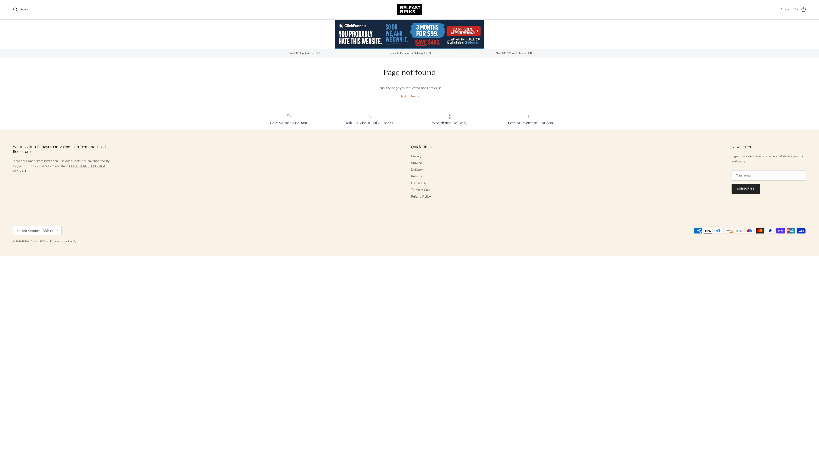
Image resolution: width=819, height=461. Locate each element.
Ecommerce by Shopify (63, 241)
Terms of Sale (420, 190)
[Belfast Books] (409, 9)
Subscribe (745, 189)
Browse (416, 163)
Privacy (416, 156)
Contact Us (419, 183)
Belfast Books (30, 241)
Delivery (417, 170)
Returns (416, 176)
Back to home (409, 96)
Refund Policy (421, 196)
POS (42, 241)
